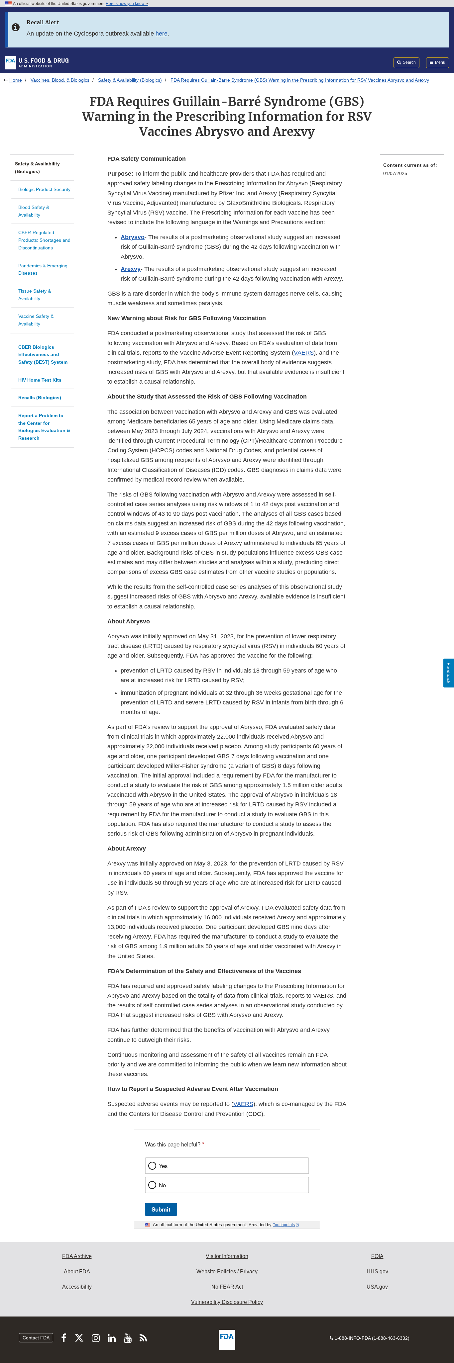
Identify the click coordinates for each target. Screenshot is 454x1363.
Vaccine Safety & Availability (36, 320)
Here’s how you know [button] (126, 3)
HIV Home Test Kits (39, 380)
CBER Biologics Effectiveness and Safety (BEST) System (42, 354)
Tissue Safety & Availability (34, 294)
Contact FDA (36, 1337)
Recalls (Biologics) (39, 397)
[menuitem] (412, 171)
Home (15, 80)
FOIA (377, 1256)
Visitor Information (227, 1256)
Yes (163, 1166)
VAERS (304, 352)
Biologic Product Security (44, 189)
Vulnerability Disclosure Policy (227, 1302)
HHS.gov (377, 1271)
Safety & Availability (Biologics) (130, 80)
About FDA (77, 1271)
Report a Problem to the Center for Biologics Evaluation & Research (44, 427)
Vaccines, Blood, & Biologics (60, 80)
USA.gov (377, 1287)
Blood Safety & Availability (33, 211)
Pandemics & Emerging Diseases (42, 269)
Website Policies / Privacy (227, 1271)
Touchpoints (284, 1225)
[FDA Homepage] (36, 62)
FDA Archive (77, 1256)
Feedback (448, 673)
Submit (161, 1209)
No (162, 1185)
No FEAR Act (227, 1287)
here (162, 33)
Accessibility (77, 1287)
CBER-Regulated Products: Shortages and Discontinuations (44, 240)
